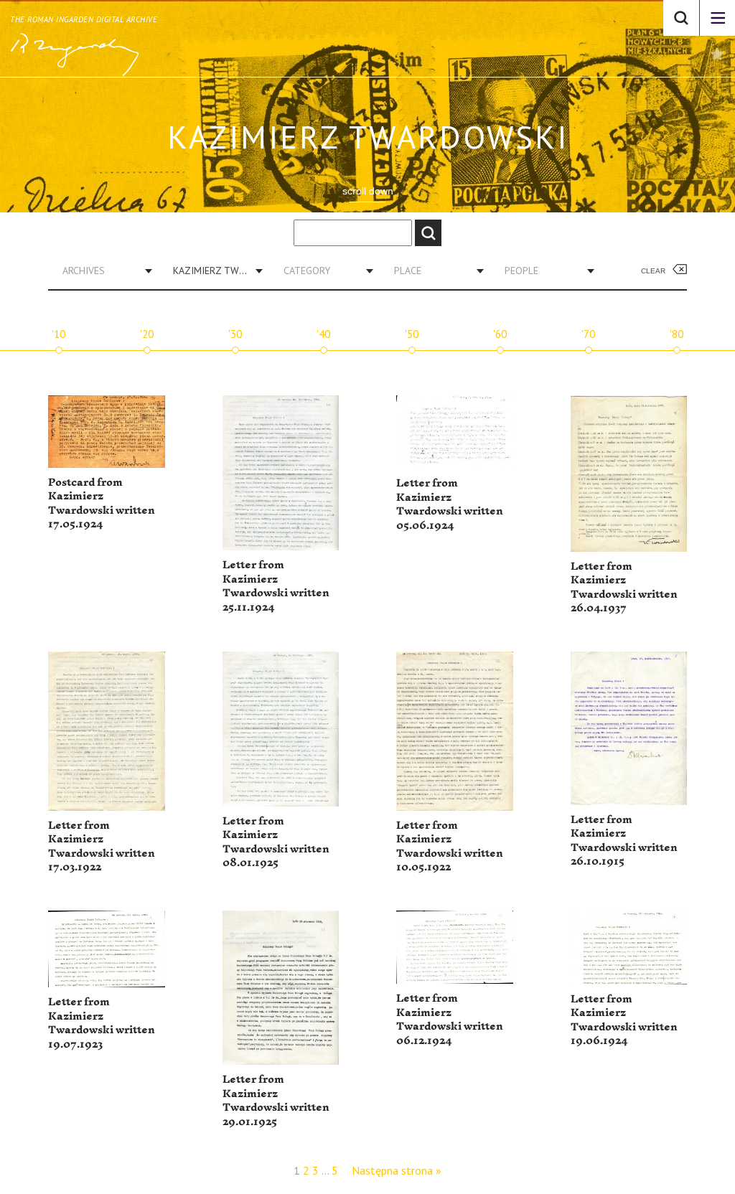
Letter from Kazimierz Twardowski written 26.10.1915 (624, 841)
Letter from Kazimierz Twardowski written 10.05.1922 (449, 846)
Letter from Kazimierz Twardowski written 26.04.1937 (624, 587)
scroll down (367, 191)
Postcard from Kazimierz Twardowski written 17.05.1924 (101, 503)
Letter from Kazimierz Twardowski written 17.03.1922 (101, 846)
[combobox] (102, 270)
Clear (653, 271)
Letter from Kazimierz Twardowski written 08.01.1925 (276, 842)
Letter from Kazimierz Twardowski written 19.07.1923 (101, 1023)
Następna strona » (396, 1170)
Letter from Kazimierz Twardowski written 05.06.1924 (449, 504)
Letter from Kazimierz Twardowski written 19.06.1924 (624, 1020)
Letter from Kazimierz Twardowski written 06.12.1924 (449, 1019)
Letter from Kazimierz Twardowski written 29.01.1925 (276, 1100)
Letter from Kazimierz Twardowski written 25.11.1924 (276, 586)
